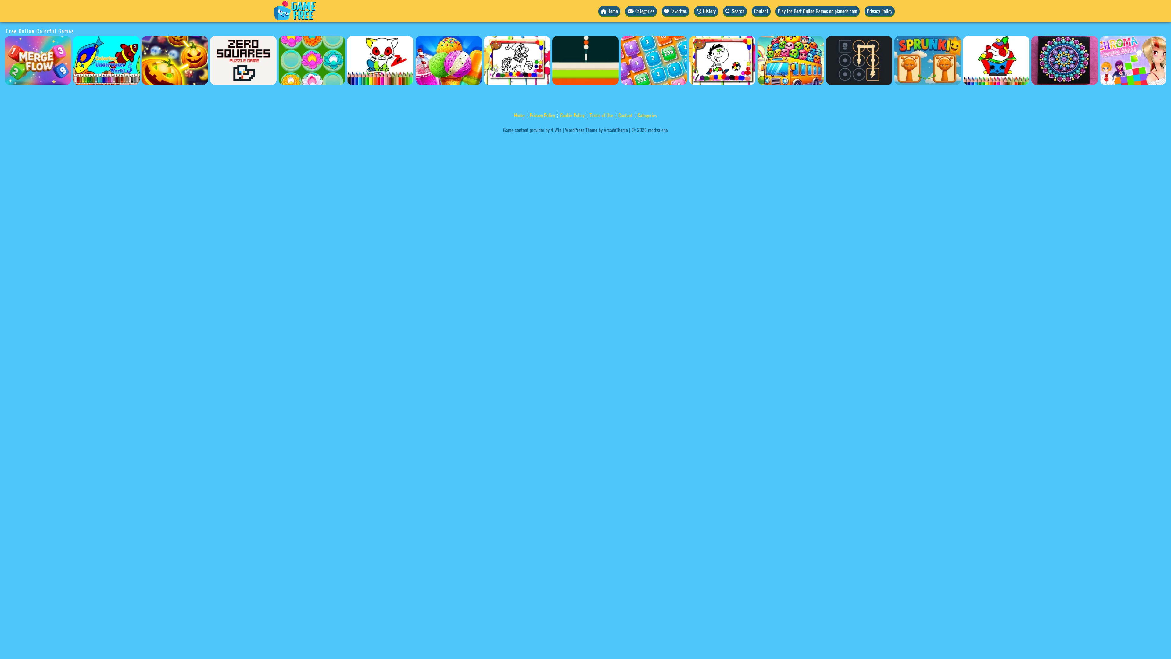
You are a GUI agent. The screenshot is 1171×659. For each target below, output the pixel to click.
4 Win (556, 130)
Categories (647, 115)
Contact (761, 11)
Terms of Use (601, 115)
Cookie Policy (572, 115)
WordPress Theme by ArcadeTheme (596, 130)
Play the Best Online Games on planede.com (817, 11)
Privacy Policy (879, 11)
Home (519, 115)
